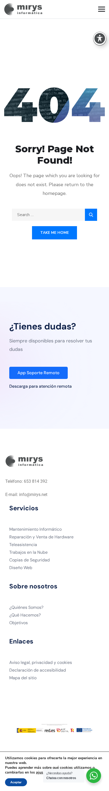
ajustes (42, 772)
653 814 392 (35, 481)
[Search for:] (54, 215)
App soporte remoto (38, 373)
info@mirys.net (33, 494)
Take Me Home (54, 232)
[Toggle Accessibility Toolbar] (99, 38)
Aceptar (16, 782)
